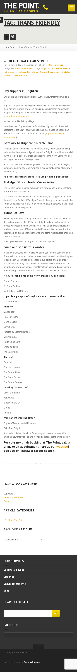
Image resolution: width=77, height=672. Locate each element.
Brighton (45, 68)
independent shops (28, 72)
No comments (56, 64)
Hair (66, 68)
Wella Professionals (13, 497)
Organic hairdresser (50, 72)
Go (55, 613)
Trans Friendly (19, 75)
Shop (6, 590)
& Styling (14, 569)
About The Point (23, 68)
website (62, 446)
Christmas (57, 68)
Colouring (9, 576)
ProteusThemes (32, 662)
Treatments (15, 583)
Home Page (9, 47)
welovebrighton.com (18, 116)
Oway (6, 501)
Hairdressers (10, 72)
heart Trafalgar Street (26, 61)
